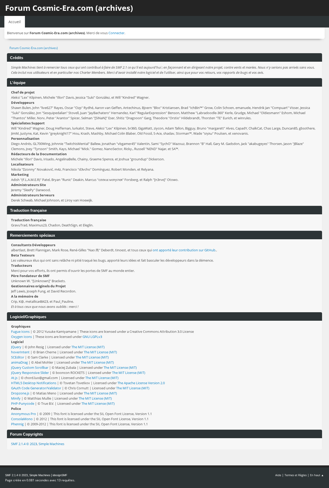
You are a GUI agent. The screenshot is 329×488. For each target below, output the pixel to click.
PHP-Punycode (22, 403)
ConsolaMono (22, 419)
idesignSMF (60, 475)
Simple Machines (51, 443)
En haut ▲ (317, 475)
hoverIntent (20, 352)
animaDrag (19, 362)
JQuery (16, 347)
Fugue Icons (20, 331)
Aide (278, 475)
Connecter (116, 33)
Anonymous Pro (23, 413)
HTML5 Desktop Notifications (33, 383)
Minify (16, 398)
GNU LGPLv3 (92, 336)
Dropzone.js (20, 393)
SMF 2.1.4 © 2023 (24, 443)
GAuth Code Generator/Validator (36, 388)
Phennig (17, 424)
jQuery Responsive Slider (30, 372)
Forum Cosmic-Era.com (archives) (69, 8)
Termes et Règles (296, 475)
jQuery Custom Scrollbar (29, 367)
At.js (14, 377)
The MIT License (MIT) (88, 347)
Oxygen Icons (21, 336)
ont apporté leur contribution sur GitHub (184, 250)
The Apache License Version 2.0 (141, 383)
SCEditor (17, 357)
